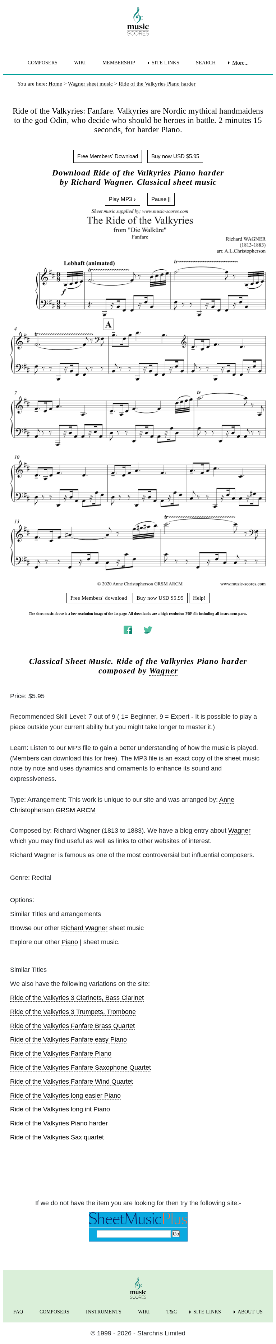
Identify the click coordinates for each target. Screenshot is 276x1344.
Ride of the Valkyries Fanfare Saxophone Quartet (80, 1067)
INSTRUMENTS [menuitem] (103, 1312)
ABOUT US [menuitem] (250, 1312)
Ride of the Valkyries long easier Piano (65, 1095)
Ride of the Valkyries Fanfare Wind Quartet (71, 1081)
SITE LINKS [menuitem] (165, 62)
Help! (199, 598)
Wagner (163, 670)
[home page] (138, 21)
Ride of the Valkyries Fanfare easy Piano (68, 1039)
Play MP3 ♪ (122, 199)
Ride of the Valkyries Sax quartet (57, 1137)
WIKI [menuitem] (80, 62)
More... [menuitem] (240, 63)
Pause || (161, 199)
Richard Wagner (84, 928)
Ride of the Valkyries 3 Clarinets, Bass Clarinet (77, 997)
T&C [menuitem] (171, 1312)
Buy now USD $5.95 (175, 156)
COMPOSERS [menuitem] (43, 62)
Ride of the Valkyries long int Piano (60, 1109)
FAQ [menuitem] (18, 1312)
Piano (69, 942)
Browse (21, 928)
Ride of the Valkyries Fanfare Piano (60, 1053)
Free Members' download (98, 598)
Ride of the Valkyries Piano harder (59, 1123)
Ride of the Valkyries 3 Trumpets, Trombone (73, 1011)
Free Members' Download (107, 156)
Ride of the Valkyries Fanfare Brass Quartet (72, 1025)
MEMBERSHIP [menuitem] (118, 62)
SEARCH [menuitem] (206, 62)
